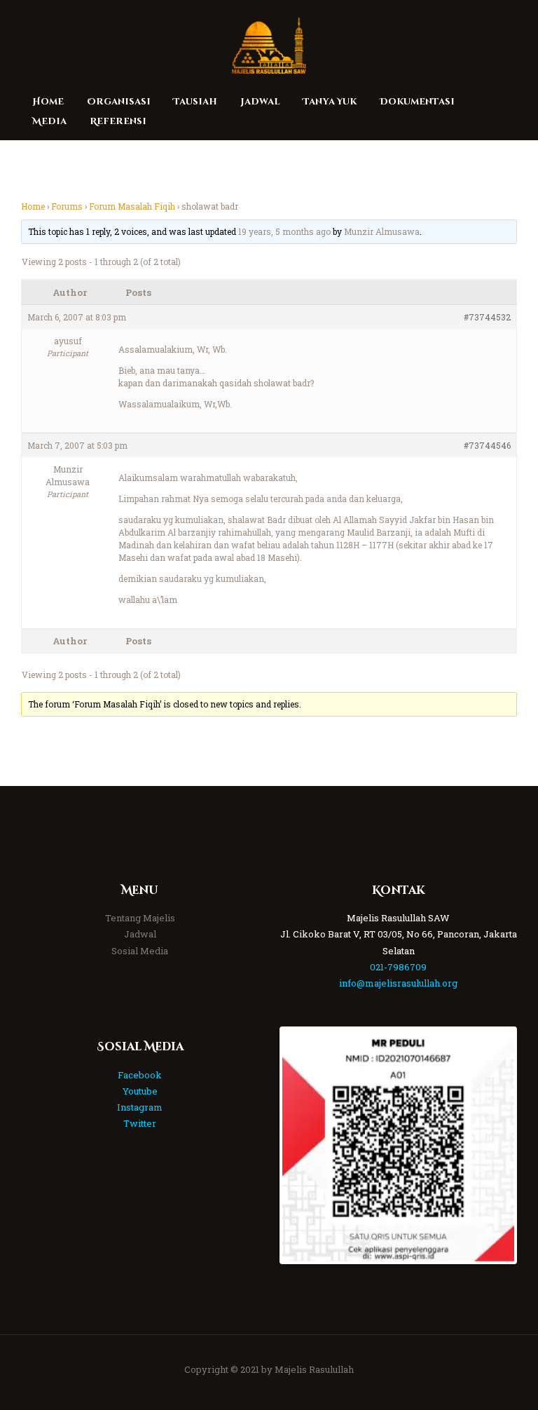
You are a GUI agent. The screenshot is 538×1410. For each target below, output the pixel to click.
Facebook (140, 1075)
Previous (303, 1145)
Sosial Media (139, 950)
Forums (67, 206)
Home (33, 206)
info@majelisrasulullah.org (398, 983)
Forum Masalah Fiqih (132, 206)
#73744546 (487, 445)
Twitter (139, 1123)
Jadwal (140, 934)
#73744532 (487, 317)
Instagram (140, 1107)
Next (493, 1145)
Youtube (140, 1091)
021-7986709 (398, 967)
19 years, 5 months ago (284, 231)
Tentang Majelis (140, 917)
